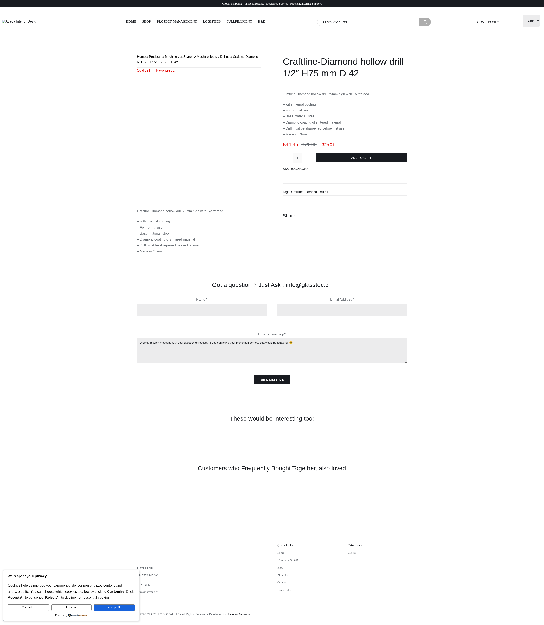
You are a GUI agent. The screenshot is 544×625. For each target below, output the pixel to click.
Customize (28, 607)
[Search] (425, 22)
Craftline (297, 192)
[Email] (403, 216)
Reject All (71, 607)
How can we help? (272, 334)
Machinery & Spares (179, 56)
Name (201, 299)
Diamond (310, 192)
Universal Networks (239, 614)
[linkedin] (394, 613)
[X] (388, 216)
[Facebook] (380, 216)
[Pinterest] (395, 216)
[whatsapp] (403, 613)
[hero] (20, 21)
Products (155, 56)
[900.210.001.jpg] (199, 135)
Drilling (225, 56)
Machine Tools (207, 56)
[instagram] (375, 613)
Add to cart (361, 157)
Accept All (114, 607)
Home (141, 56)
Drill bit (323, 192)
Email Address (342, 299)
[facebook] (384, 613)
